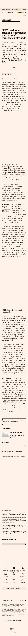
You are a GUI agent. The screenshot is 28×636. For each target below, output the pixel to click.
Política (19, 24)
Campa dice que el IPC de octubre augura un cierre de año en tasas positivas (17, 435)
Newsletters (16, 623)
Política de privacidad (19, 622)
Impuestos (13, 24)
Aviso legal (12, 620)
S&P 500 (14, 9)
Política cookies (18, 620)
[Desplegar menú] (3, 12)
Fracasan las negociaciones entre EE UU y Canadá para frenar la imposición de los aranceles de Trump (14, 527)
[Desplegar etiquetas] (25, 446)
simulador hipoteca (14, 570)
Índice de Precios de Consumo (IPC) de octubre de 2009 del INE (6, 209)
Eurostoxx (8, 547)
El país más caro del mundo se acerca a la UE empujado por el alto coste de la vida (14, 532)
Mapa (10, 623)
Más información (5, 453)
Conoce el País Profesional (14, 588)
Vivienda (4, 24)
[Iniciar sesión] (25, 12)
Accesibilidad (5, 623)
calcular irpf (5, 570)
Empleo (8, 24)
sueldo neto (22, 570)
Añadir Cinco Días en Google (10, 78)
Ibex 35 (3, 9)
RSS (12, 623)
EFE (14, 68)
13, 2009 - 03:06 (14, 70)
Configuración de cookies (9, 622)
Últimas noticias (6, 510)
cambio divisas (14, 575)
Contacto (8, 620)
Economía (6, 20)
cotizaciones (5, 582)
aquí (24, 456)
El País (24, 15)
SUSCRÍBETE (20, 12)
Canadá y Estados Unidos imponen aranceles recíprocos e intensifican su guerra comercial (14, 514)
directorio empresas (22, 576)
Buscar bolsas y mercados (9, 539)
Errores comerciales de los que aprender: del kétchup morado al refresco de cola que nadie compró (14, 520)
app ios (14, 582)
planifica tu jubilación (5, 576)
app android (22, 582)
